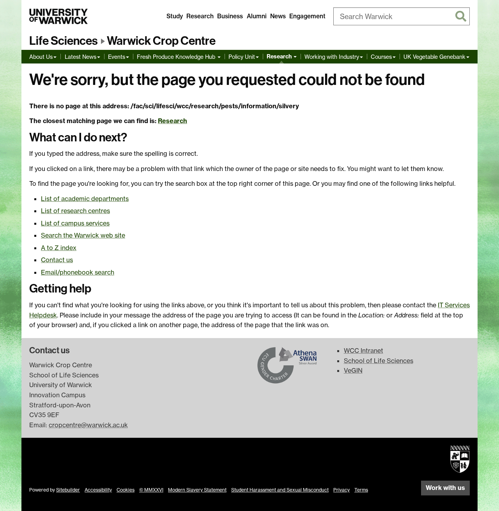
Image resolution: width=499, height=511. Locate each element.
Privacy (341, 490)
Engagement (307, 16)
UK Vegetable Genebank (434, 56)
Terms (361, 490)
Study (174, 16)
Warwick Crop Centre (161, 41)
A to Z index (58, 248)
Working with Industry (331, 56)
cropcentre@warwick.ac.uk (88, 425)
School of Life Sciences (378, 361)
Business (230, 16)
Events (116, 56)
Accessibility (98, 490)
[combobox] (401, 16)
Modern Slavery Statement (197, 490)
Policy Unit (241, 56)
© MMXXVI (151, 490)
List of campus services (75, 223)
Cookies (125, 490)
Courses (381, 56)
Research (200, 16)
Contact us (57, 260)
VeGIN (353, 370)
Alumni (257, 16)
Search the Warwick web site (83, 235)
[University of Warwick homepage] (58, 16)
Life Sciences (63, 41)
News (278, 16)
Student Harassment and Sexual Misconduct (280, 490)
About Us (41, 56)
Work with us (445, 488)
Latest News (80, 56)
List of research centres (75, 211)
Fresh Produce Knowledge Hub (177, 56)
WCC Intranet (363, 350)
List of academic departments (85, 199)
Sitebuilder (68, 490)
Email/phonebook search (77, 272)
